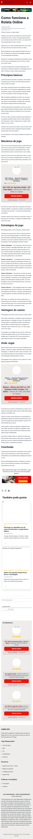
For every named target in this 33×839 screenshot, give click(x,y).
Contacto (5, 786)
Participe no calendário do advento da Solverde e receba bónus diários (16, 529)
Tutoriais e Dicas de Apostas (19, 28)
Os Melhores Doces (8, 771)
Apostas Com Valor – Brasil (10, 766)
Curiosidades (10, 28)
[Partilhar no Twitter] (5, 490)
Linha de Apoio (7, 745)
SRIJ (4, 748)
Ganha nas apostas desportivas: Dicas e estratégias (15, 573)
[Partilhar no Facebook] (2, 490)
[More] (5, 543)
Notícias (24, 523)
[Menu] (30, 2)
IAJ (3, 751)
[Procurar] (27, 2)
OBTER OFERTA (16, 196)
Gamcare (5, 757)
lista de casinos (5, 361)
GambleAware (6, 754)
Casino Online (4, 28)
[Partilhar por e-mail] (8, 490)
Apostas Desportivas (9, 523)
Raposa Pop (6, 774)
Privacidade (6, 783)
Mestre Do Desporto (8, 769)
